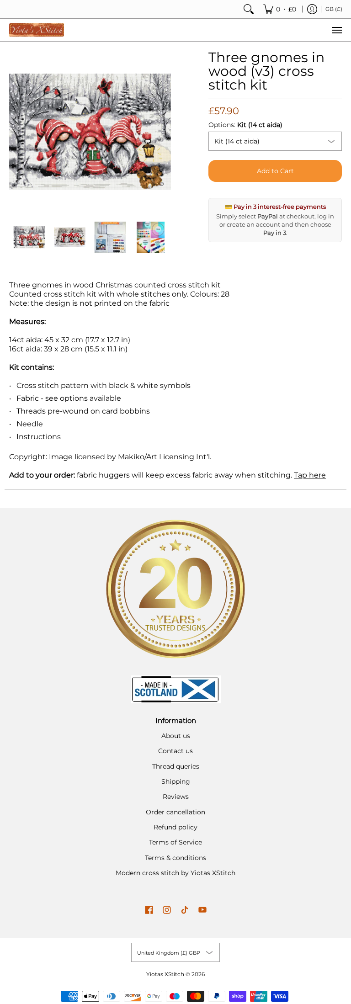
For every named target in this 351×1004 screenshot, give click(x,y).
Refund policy (175, 827)
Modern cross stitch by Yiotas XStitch (175, 873)
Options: (245, 125)
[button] (149, 910)
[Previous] (15, 132)
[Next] (164, 132)
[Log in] (312, 9)
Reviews (176, 796)
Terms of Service (175, 842)
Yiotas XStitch (165, 974)
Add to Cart (275, 171)
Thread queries (175, 766)
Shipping (175, 781)
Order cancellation (175, 812)
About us (175, 736)
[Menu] (336, 30)
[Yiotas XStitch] (36, 30)
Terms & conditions (175, 858)
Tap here (310, 475)
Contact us (175, 751)
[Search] (248, 9)
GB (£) (333, 8)
